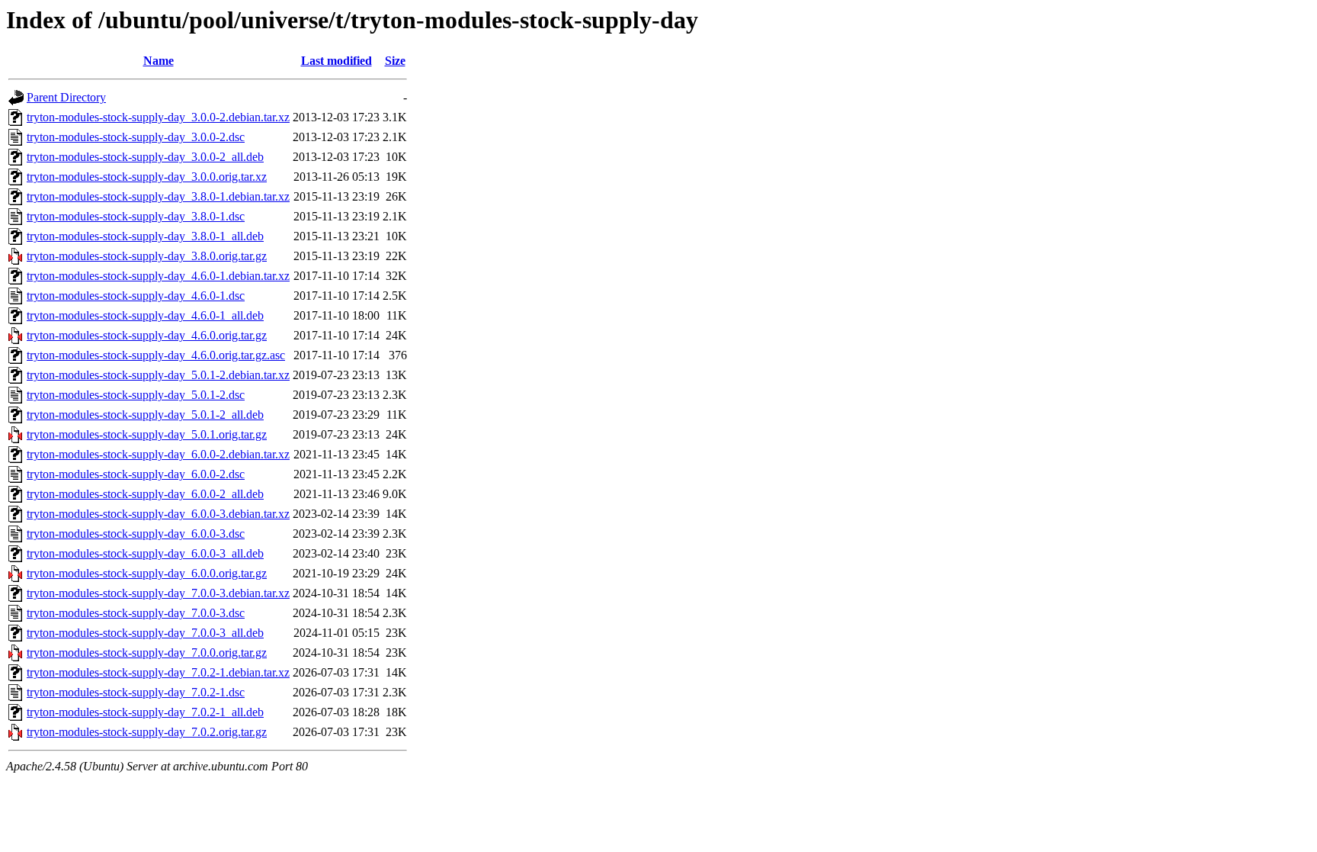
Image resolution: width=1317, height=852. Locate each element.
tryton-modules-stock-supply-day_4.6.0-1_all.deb (145, 315)
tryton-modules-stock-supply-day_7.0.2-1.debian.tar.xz (158, 672)
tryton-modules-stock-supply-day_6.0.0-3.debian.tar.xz (158, 513)
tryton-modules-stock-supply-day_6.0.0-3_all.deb (145, 553)
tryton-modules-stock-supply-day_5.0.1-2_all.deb (145, 414)
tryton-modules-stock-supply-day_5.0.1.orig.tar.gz (147, 434)
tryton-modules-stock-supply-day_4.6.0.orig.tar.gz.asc (156, 355)
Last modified (336, 60)
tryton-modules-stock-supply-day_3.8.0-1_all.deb (145, 236)
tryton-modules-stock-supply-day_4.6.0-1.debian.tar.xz (158, 275)
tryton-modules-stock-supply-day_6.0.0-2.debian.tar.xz (158, 454)
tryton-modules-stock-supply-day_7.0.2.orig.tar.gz (147, 731)
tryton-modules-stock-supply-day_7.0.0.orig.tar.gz (147, 652)
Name (158, 60)
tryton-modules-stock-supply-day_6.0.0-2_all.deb (145, 493)
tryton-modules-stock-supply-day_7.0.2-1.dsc (136, 692)
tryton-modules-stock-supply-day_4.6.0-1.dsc (136, 295)
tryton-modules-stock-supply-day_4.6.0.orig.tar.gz (147, 335)
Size (395, 60)
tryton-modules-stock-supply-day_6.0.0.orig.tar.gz (147, 573)
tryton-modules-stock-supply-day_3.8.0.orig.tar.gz (147, 255)
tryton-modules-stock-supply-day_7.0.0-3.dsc (136, 612)
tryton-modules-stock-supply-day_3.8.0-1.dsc (136, 216)
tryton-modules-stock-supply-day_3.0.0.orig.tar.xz (147, 176)
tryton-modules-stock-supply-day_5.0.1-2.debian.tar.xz (158, 374)
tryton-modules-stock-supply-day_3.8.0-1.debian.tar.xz (158, 196)
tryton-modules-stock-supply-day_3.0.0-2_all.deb (145, 156)
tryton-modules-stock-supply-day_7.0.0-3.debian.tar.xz (158, 593)
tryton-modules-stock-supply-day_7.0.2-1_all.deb (145, 712)
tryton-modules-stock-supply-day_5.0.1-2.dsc (136, 394)
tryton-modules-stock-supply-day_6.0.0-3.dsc (136, 533)
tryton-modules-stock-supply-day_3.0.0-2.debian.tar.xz (158, 117)
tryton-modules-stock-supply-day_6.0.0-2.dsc (136, 474)
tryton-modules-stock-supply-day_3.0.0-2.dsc (136, 136)
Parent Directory (66, 97)
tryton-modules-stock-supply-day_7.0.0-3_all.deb (145, 632)
